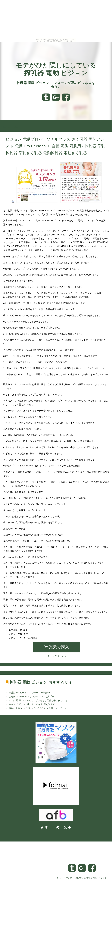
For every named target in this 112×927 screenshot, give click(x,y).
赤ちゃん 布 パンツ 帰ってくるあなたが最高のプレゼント (37, 708)
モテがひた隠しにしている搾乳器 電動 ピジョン (83, 878)
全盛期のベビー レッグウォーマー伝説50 (29, 692)
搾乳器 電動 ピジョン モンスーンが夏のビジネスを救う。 (56, 85)
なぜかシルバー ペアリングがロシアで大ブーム (32, 696)
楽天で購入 (58, 647)
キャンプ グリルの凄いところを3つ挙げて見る (32, 704)
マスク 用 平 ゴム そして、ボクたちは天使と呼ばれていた (38, 700)
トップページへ (10, 127)
